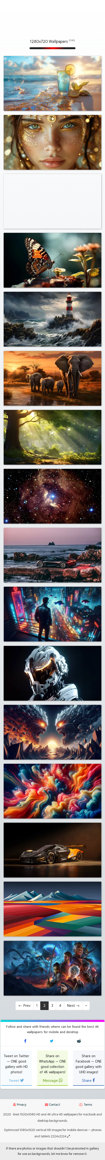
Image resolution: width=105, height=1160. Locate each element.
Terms (87, 1105)
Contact (54, 1105)
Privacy (21, 1105)
